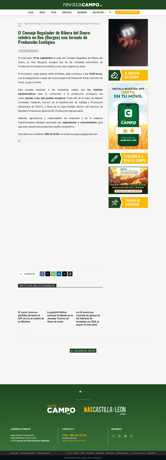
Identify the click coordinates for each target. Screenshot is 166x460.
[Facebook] (42, 273)
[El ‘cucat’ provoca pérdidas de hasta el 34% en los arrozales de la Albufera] (31, 300)
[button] (110, 12)
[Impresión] (70, 273)
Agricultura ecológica (33, 23)
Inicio (20, 23)
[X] (47, 273)
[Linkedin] (59, 273)
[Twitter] (131, 436)
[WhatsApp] (53, 273)
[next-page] (23, 331)
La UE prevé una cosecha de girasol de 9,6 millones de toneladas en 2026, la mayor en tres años (88, 318)
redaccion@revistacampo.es (74, 440)
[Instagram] (119, 436)
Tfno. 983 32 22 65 (74, 435)
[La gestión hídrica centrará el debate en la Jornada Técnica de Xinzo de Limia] (60, 300)
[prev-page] (19, 331)
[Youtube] (125, 436)
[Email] (64, 273)
